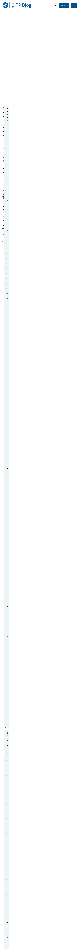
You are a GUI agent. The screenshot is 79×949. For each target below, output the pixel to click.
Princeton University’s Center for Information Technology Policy (7, 248)
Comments (4, 237)
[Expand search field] (74, 5)
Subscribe (64, 5)
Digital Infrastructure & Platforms (7, 892)
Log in (55, 5)
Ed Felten (3, 230)
